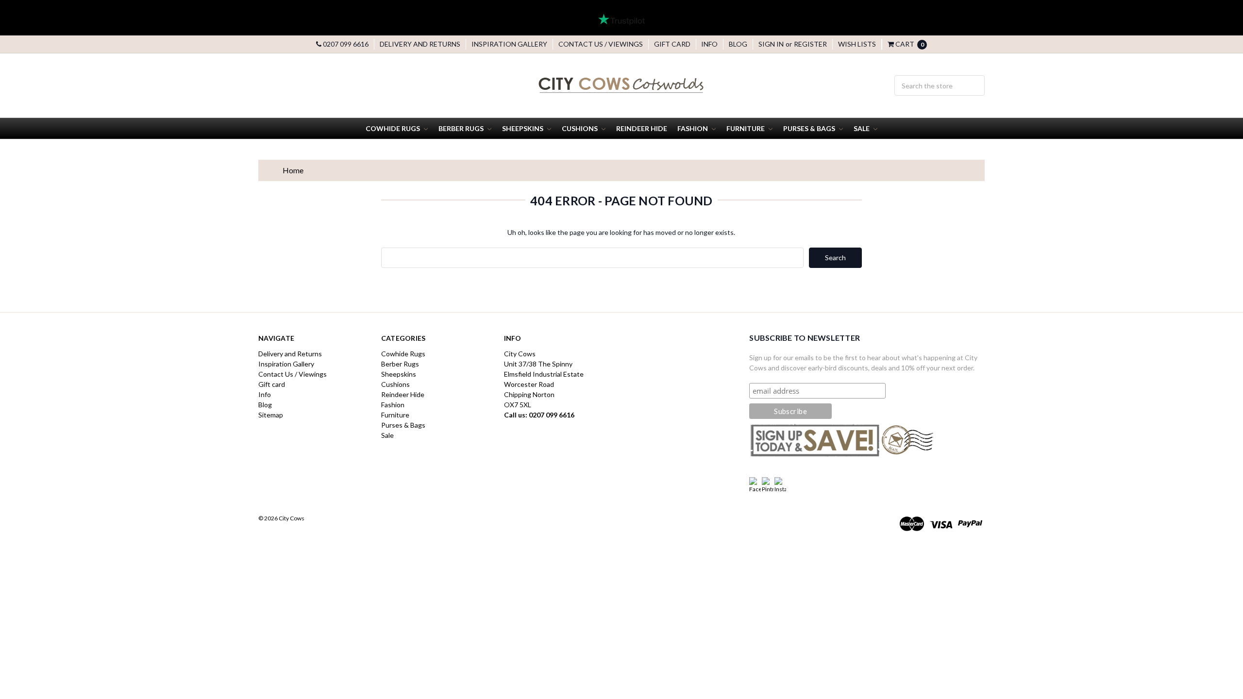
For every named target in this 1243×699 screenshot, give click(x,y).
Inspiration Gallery (509, 44)
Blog (738, 44)
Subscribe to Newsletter (804, 337)
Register (810, 44)
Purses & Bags (810, 128)
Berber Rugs (461, 128)
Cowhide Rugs (393, 128)
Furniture (746, 128)
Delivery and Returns (420, 44)
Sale (862, 128)
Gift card (672, 44)
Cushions (580, 128)
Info (709, 44)
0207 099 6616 (345, 44)
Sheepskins (523, 128)
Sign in (771, 44)
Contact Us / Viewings (600, 44)
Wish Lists (857, 44)
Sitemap (270, 415)
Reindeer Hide (641, 128)
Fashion (693, 128)
